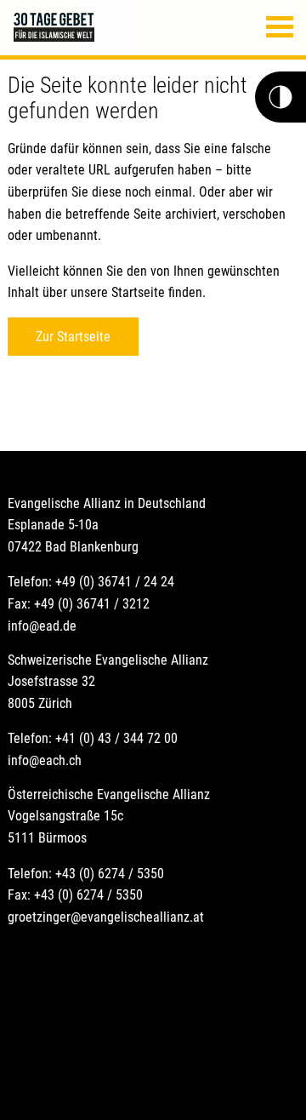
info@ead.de (42, 626)
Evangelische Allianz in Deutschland (107, 503)
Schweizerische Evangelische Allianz (108, 660)
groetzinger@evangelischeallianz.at (106, 917)
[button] (280, 26)
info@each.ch (45, 760)
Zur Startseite (73, 337)
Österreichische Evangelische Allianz (109, 794)
